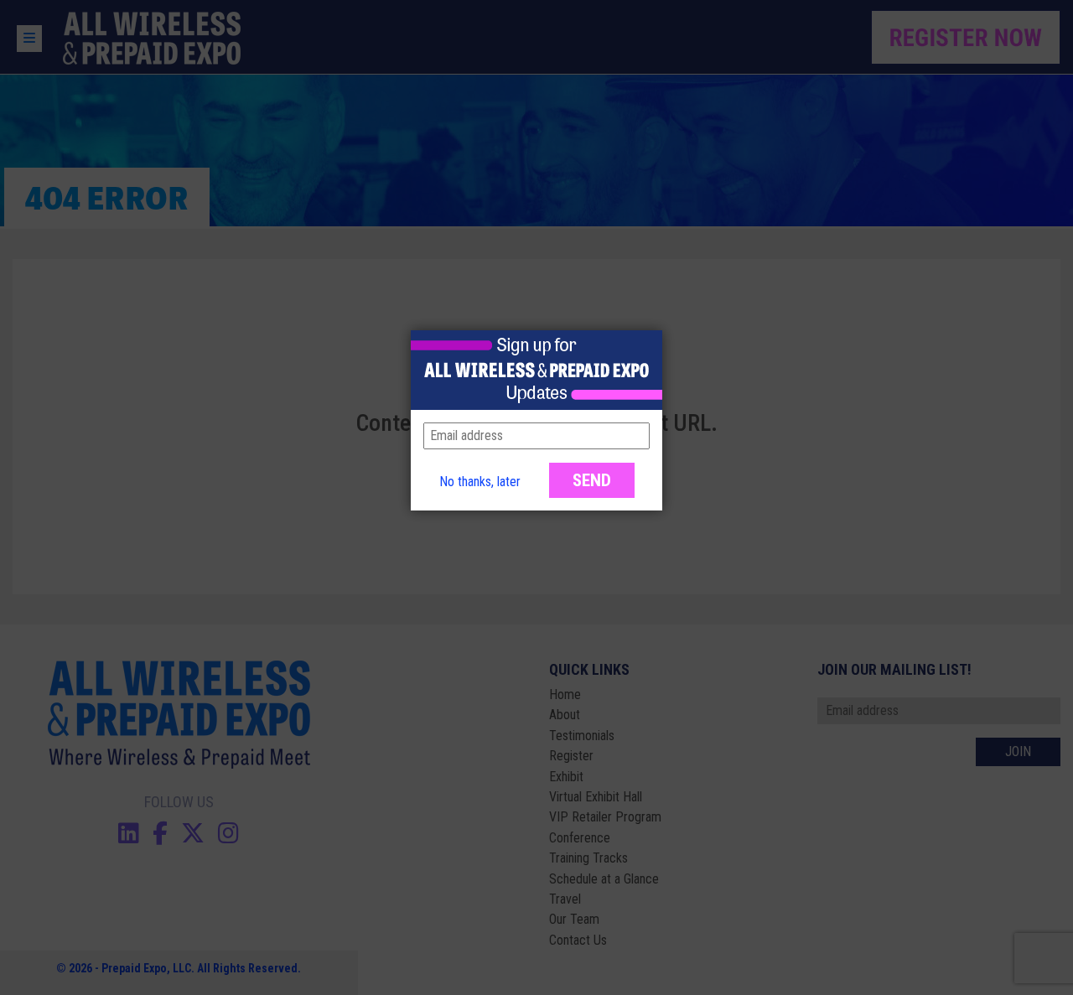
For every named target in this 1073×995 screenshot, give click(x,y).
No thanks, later (480, 482)
